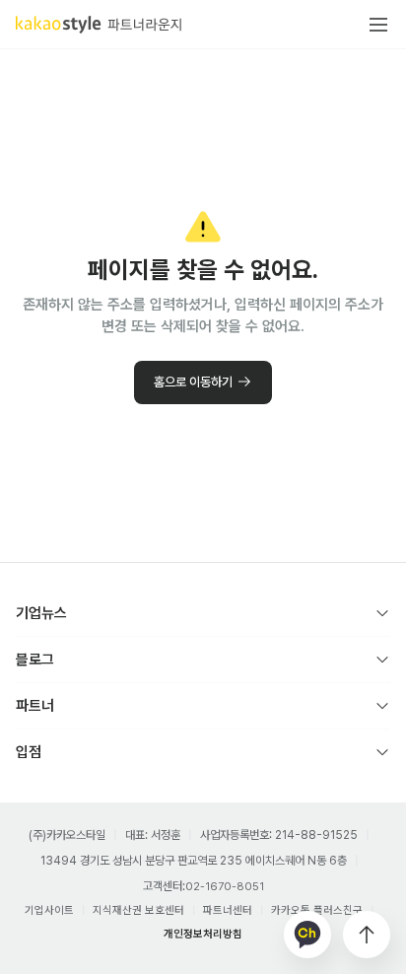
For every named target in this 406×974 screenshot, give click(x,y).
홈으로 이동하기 (193, 382)
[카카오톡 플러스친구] (307, 934)
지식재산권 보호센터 (138, 910)
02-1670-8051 (224, 886)
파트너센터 (227, 910)
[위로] (366, 934)
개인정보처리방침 (203, 934)
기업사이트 (49, 910)
